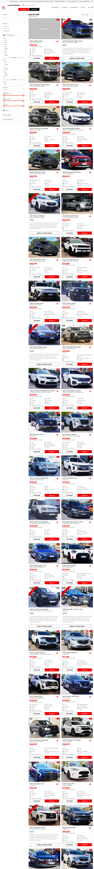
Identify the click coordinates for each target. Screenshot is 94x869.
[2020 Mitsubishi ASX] (77, 465)
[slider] (4, 95)
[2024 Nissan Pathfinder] (77, 684)
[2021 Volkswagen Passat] (77, 116)
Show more (14, 57)
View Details (37, 58)
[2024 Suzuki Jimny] (77, 290)
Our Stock (64, 7)
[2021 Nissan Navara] (77, 422)
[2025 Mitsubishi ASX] (44, 771)
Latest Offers (73, 7)
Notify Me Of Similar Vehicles (77, 58)
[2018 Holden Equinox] (77, 640)
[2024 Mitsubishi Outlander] (77, 334)
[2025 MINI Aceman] (77, 553)
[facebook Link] (92, 1)
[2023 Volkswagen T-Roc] (44, 553)
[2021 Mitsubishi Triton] (44, 815)
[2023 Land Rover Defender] (44, 509)
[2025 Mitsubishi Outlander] (44, 116)
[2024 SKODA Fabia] (44, 28)
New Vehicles (55, 7)
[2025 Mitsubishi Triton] (77, 72)
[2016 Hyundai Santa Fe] (44, 640)
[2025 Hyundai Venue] (44, 422)
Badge (4, 82)
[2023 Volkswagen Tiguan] (44, 334)
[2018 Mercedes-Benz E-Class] (77, 596)
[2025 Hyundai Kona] (44, 290)
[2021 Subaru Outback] (44, 203)
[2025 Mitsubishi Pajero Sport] (77, 28)
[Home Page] (3, 7)
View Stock (34, 9)
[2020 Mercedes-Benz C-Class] (77, 509)
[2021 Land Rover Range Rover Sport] (44, 378)
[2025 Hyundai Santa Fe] (77, 247)
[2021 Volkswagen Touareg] (77, 378)
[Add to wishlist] (57, 42)
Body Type (5, 87)
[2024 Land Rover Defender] (44, 465)
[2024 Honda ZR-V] (77, 771)
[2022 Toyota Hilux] (44, 684)
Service (83, 7)
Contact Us (52, 58)
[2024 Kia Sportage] (77, 815)
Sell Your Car (23, 9)
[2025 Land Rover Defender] (44, 596)
